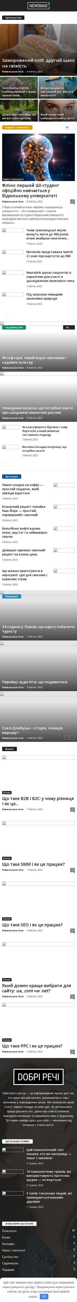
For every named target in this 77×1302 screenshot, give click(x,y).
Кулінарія (8, 1244)
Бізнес (6, 792)
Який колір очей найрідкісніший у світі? (58, 116)
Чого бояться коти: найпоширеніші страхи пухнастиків (19, 91)
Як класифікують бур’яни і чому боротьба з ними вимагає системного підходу (45, 431)
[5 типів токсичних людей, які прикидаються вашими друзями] (13, 1199)
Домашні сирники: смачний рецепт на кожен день (23, 552)
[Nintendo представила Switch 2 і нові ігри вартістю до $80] (13, 258)
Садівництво (10, 1263)
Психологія (9, 1231)
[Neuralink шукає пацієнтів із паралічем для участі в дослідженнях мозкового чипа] (13, 278)
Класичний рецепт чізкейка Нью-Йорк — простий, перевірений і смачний (23, 511)
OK (44, 1296)
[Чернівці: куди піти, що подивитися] (38, 666)
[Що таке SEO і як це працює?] (38, 901)
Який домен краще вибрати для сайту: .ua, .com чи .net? (36, 988)
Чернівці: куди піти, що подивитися (34, 681)
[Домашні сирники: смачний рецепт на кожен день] (64, 556)
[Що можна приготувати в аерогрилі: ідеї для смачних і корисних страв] (64, 577)
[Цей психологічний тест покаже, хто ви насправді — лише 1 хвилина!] (13, 1156)
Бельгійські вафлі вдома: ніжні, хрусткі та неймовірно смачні (24, 532)
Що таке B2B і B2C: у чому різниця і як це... (38, 801)
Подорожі (8, 1269)
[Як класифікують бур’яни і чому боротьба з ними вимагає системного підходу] (10, 431)
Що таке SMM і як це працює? (33, 864)
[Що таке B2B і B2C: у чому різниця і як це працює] (38, 774)
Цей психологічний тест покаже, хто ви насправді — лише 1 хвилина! (49, 1154)
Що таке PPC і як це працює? (32, 1046)
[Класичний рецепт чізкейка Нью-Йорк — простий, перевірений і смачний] (64, 513)
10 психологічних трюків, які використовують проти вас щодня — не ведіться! (49, 1175)
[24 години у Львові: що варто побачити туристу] (38, 616)
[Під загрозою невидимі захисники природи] (13, 300)
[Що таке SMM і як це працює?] (38, 840)
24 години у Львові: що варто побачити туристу (38, 629)
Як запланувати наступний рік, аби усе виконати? (57, 91)
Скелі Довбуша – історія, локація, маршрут (32, 730)
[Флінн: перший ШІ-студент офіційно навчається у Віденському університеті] (38, 157)
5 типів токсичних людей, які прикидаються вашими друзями (49, 1197)
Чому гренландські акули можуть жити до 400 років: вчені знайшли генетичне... (48, 234)
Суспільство (10, 1256)
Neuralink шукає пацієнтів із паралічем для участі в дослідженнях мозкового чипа (50, 276)
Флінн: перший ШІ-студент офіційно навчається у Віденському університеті (30, 191)
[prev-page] (4, 315)
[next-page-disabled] (9, 315)
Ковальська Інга (13, 71)
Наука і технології (13, 179)
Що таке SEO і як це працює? (32, 925)
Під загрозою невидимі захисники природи (45, 296)
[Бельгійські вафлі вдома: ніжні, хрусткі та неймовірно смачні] (64, 534)
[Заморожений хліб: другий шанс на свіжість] (38, 50)
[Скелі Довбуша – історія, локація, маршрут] (38, 717)
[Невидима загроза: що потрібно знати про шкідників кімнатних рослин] (38, 397)
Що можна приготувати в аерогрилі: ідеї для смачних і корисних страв (24, 575)
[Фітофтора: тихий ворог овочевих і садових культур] (38, 347)
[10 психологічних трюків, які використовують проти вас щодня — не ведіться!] (13, 1177)
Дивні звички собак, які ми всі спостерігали (19, 116)
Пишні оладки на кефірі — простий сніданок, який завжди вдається (22, 489)
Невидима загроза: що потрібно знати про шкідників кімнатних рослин (37, 410)
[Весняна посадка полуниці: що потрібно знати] (10, 451)
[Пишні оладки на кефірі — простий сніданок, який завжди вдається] (64, 491)
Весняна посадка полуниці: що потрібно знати (44, 449)
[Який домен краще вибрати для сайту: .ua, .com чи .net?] (38, 961)
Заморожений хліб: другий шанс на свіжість (38, 63)
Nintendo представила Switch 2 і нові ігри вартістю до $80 (50, 254)
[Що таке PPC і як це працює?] (38, 1022)
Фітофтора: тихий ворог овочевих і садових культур (34, 360)
